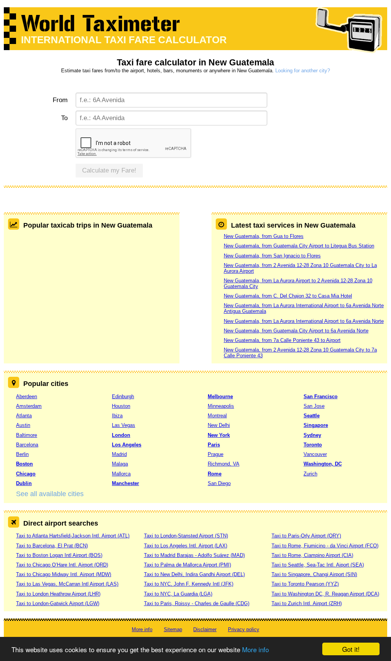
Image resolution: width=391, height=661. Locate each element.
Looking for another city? (302, 70)
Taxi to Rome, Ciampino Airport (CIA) (312, 555)
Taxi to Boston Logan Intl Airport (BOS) (59, 555)
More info (255, 649)
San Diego (219, 483)
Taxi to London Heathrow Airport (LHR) (58, 594)
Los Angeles (126, 445)
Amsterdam (29, 406)
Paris (214, 445)
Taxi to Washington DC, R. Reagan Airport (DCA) (325, 594)
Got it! (351, 649)
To (64, 118)
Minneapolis (221, 406)
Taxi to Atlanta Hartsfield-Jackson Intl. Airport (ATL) (72, 536)
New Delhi (219, 425)
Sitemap (173, 629)
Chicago (26, 474)
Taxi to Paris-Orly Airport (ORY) (306, 536)
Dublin (24, 483)
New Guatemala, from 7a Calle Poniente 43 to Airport (282, 340)
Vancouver (315, 454)
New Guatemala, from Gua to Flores (264, 236)
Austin (23, 425)
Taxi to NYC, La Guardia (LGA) (178, 594)
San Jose (314, 406)
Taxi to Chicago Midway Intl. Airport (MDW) (63, 574)
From (60, 100)
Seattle (312, 415)
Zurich (310, 474)
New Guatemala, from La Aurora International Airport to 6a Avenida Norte (304, 321)
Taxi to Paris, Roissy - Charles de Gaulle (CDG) (196, 603)
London (121, 435)
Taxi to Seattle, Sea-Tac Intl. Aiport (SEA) (317, 565)
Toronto (313, 445)
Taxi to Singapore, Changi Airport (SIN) (314, 574)
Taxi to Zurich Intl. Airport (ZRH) (306, 603)
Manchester (125, 483)
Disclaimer (205, 629)
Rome (214, 474)
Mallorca (121, 474)
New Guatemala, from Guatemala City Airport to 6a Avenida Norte (296, 331)
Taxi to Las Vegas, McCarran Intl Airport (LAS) (67, 584)
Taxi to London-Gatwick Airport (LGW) (57, 603)
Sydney (312, 435)
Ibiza (117, 415)
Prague (215, 454)
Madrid (119, 454)
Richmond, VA (223, 464)
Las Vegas (123, 425)
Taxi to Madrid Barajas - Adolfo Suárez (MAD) (194, 555)
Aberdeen (26, 396)
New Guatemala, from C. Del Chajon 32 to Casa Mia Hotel (288, 296)
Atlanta (24, 415)
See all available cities (50, 494)
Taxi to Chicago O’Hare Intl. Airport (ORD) (62, 565)
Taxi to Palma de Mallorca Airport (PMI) (187, 565)
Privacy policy (243, 629)
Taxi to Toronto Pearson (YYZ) (305, 584)
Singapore (316, 425)
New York (219, 435)
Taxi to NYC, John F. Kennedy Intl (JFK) (188, 584)
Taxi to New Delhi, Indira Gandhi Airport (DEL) (194, 574)
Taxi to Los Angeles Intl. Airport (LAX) (185, 546)
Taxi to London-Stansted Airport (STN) (186, 536)
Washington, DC (323, 464)
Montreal (217, 415)
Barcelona (27, 445)
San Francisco (321, 396)
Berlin (22, 454)
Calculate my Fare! (109, 170)
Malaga (120, 464)
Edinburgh (123, 396)
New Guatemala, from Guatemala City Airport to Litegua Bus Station (299, 246)
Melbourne (220, 396)
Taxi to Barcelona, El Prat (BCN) (52, 546)
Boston (24, 464)
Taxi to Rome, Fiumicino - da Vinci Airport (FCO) (324, 546)
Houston (121, 406)
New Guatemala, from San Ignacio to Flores (272, 256)
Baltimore (26, 435)
